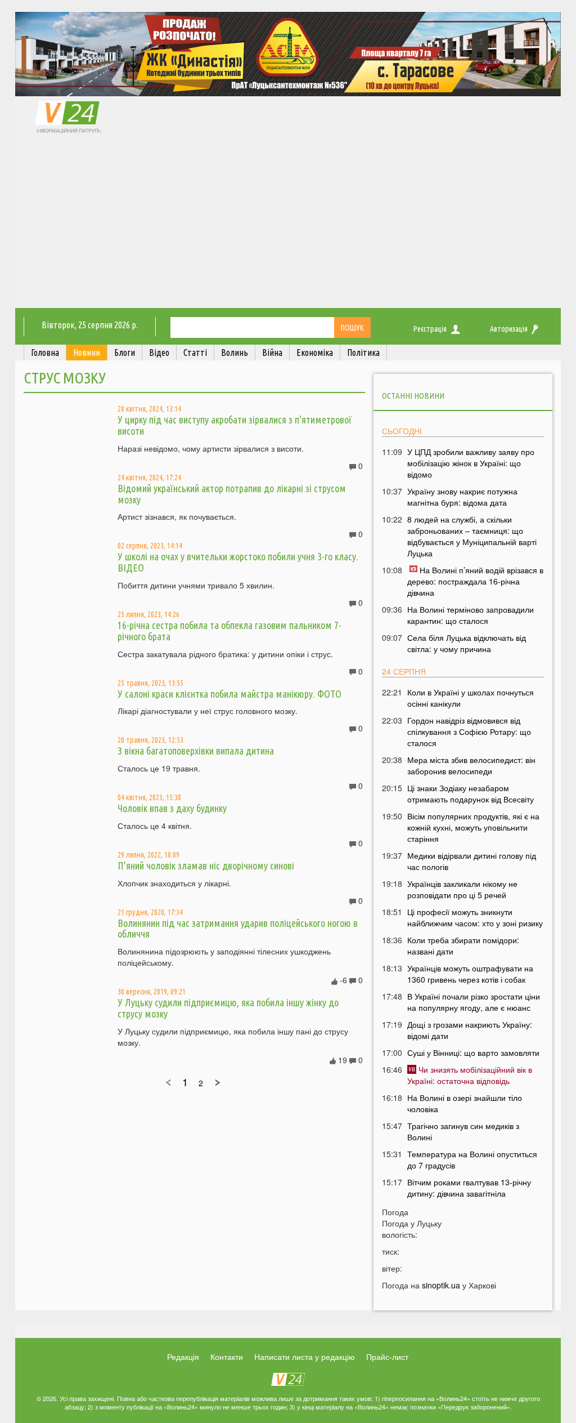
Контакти (226, 1356)
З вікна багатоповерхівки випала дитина (196, 750)
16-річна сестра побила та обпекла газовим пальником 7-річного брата (229, 630)
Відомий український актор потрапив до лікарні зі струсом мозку (232, 494)
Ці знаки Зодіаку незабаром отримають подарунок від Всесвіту (470, 793)
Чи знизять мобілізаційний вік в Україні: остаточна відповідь (469, 1075)
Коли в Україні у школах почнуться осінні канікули (470, 697)
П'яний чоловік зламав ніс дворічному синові (206, 865)
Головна (45, 352)
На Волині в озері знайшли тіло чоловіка (464, 1103)
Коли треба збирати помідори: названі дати (463, 945)
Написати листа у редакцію (304, 1356)
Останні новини (413, 395)
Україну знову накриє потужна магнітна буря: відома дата (462, 496)
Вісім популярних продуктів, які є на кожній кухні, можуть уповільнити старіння (473, 827)
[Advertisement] (288, 223)
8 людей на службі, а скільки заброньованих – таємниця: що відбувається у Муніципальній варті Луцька (472, 536)
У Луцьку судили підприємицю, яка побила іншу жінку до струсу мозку (228, 1008)
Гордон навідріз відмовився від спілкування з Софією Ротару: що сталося (469, 731)
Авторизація (509, 328)
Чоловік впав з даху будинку (172, 808)
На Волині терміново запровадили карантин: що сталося (470, 615)
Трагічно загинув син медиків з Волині (463, 1131)
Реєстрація (430, 328)
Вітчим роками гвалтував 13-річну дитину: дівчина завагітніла (469, 1187)
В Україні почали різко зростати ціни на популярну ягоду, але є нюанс (473, 1002)
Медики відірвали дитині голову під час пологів (471, 861)
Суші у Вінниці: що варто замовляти (473, 1052)
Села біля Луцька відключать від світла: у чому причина (466, 643)
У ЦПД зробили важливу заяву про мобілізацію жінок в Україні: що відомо (470, 463)
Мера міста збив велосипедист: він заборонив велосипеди (471, 765)
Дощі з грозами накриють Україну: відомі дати (469, 1030)
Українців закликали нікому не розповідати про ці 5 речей (462, 889)
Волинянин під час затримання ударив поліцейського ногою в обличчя (238, 928)
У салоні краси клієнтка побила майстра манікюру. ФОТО (229, 693)
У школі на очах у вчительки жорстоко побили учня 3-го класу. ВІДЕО (238, 562)
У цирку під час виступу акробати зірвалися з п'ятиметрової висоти (235, 425)
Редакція (183, 1356)
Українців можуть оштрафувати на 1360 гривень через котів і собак (470, 973)
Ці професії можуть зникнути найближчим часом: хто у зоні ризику (475, 917)
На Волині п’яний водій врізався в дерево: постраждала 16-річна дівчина (475, 581)
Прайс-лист (387, 1356)
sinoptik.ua (441, 1285)
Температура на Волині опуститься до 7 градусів (472, 1159)
